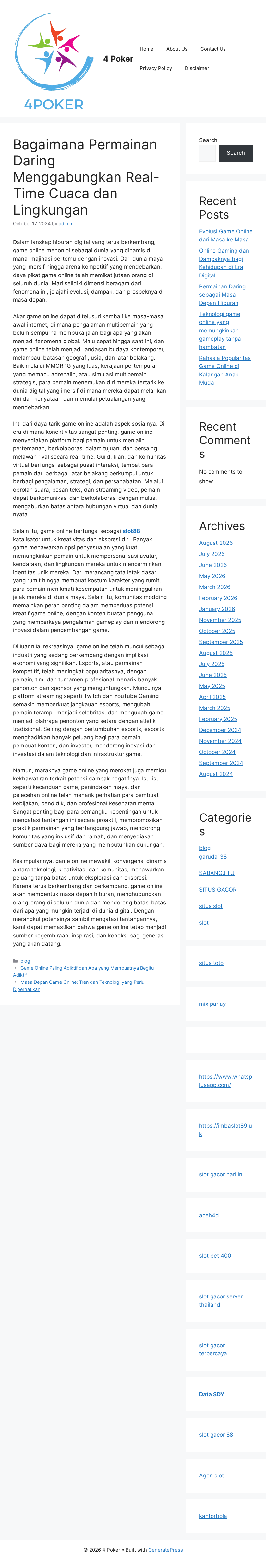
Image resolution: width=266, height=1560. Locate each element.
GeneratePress (165, 1550)
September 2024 (221, 763)
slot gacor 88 (216, 1434)
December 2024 (220, 730)
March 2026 (215, 587)
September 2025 (221, 642)
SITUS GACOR (217, 889)
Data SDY (211, 1394)
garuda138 (213, 856)
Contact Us (213, 49)
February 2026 (218, 598)
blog (25, 961)
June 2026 (213, 565)
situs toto (211, 963)
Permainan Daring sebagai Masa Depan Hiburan (222, 294)
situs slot (211, 906)
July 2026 (212, 554)
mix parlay (212, 1004)
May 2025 (212, 686)
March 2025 (214, 708)
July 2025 (211, 664)
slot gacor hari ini (221, 1174)
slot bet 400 (215, 1255)
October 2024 (217, 752)
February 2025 (218, 719)
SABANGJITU (217, 873)
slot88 (131, 531)
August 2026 (216, 543)
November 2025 (220, 620)
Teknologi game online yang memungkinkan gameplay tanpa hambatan (220, 330)
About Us (176, 49)
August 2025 (216, 653)
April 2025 (212, 697)
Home (146, 49)
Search (208, 140)
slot (204, 922)
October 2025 (217, 631)
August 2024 (216, 774)
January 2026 (217, 609)
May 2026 (212, 576)
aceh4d (209, 1215)
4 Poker (118, 58)
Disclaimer (197, 68)
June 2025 (213, 675)
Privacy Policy (156, 68)
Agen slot (211, 1475)
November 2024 (220, 741)
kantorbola (213, 1516)
